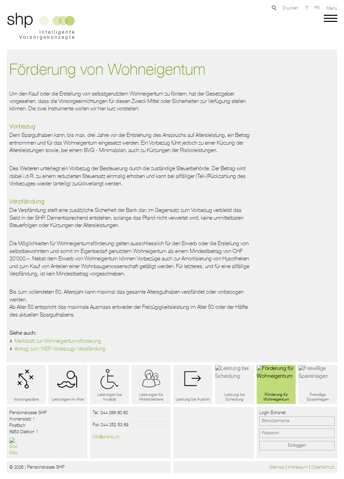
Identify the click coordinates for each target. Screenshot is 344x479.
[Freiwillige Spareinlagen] (317, 384)
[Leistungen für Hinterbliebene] (151, 384)
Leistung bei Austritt (193, 400)
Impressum (298, 467)
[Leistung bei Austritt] (192, 384)
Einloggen (297, 445)
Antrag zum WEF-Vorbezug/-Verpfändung (59, 348)
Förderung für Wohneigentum (276, 397)
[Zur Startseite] (39, 27)
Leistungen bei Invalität (109, 397)
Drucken (290, 7)
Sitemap (276, 467)
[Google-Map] (13, 447)
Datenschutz (323, 467)
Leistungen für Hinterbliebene (151, 397)
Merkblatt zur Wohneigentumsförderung (57, 341)
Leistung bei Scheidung (234, 397)
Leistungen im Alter (68, 400)
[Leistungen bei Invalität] (109, 384)
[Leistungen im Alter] (67, 384)
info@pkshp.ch (106, 436)
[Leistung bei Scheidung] (234, 384)
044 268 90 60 (114, 412)
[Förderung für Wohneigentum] (276, 384)
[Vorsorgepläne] (26, 384)
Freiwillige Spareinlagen (318, 397)
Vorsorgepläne (26, 400)
